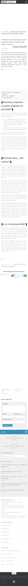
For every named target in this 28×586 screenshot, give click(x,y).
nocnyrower (5, 48)
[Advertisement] (14, 15)
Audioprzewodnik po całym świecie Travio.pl (11, 471)
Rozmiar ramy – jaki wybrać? (8, 96)
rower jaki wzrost (4, 266)
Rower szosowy (17, 389)
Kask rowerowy (10, 554)
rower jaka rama (15, 264)
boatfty (2, 510)
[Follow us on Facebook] (26, 432)
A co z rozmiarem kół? (7, 97)
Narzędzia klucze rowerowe (15, 550)
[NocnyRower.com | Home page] (11, 2)
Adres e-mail (17, 414)
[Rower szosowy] (20, 331)
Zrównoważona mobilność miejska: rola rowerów (13, 490)
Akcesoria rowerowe (6, 525)
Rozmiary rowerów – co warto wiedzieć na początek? (11, 93)
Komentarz (5, 403)
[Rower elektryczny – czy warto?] (7, 331)
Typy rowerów (4, 31)
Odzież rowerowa (6, 532)
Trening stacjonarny (6, 538)
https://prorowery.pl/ (15, 216)
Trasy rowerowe (5, 535)
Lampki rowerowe (9, 561)
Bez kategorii (5, 528)
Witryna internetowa (7, 419)
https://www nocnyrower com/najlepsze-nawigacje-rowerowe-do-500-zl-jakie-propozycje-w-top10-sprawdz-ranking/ (13, 507)
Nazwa (4, 414)
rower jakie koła (11, 266)
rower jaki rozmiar (23, 264)
